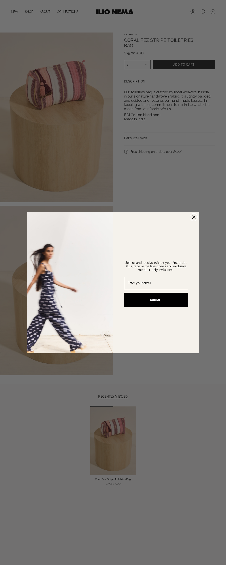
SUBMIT (156, 300)
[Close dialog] (193, 217)
